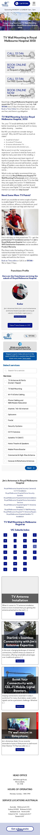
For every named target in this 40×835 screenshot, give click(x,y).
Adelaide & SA (15, 812)
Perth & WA (25, 812)
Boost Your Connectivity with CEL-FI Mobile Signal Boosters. (20, 685)
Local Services (14, 23)
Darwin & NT (19, 816)
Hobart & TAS (13, 814)
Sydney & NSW (13, 809)
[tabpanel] (20, 301)
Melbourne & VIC (23, 807)
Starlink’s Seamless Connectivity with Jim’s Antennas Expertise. (20, 641)
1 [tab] (20, 320)
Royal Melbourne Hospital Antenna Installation (20, 498)
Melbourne (11, 25)
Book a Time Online (9, 109)
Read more (20, 614)
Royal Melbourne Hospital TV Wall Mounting (20, 509)
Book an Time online (9, 261)
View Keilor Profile (20, 316)
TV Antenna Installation (20, 598)
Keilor (20, 304)
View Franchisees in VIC (20, 325)
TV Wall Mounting (29, 23)
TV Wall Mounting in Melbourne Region (20, 523)
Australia (13, 807)
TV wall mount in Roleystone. (20, 734)
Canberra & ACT (25, 814)
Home (5, 23)
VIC (3, 25)
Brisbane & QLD (25, 809)
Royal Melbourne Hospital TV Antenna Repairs (20, 512)
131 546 (4, 107)
